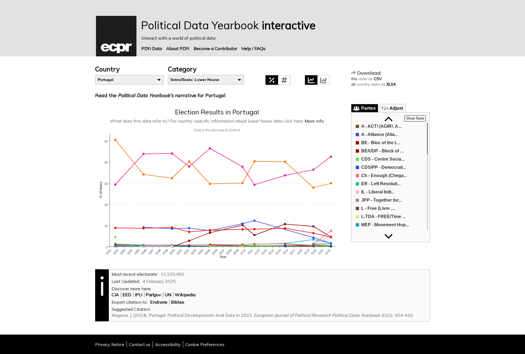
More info (314, 121)
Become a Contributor (215, 48)
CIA (115, 294)
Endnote (158, 302)
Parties (368, 108)
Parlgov (153, 294)
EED (126, 294)
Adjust (396, 108)
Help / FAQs (253, 48)
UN (168, 294)
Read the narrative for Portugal (160, 95)
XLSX (391, 84)
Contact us (139, 344)
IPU (138, 294)
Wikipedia (185, 294)
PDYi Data (151, 48)
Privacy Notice (109, 344)
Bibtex (177, 302)
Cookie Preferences (204, 344)
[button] (272, 80)
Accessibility (168, 344)
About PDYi (177, 48)
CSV (378, 78)
